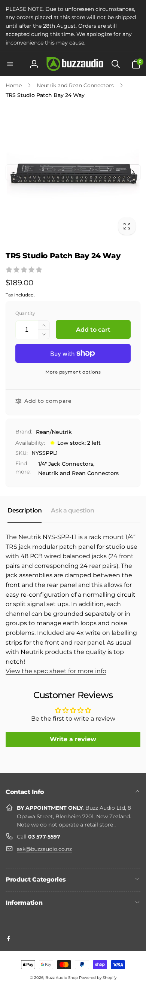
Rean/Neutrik (54, 432)
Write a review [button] (73, 739)
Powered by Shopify (97, 977)
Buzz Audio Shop (61, 977)
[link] (73, 26)
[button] (10, 64)
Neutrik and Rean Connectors (78, 473)
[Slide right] (132, 172)
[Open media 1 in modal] (73, 172)
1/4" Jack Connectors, (66, 463)
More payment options (73, 372)
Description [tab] (24, 510)
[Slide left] (13, 172)
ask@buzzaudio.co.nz (44, 849)
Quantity (25, 313)
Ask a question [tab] (72, 510)
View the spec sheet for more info (56, 671)
